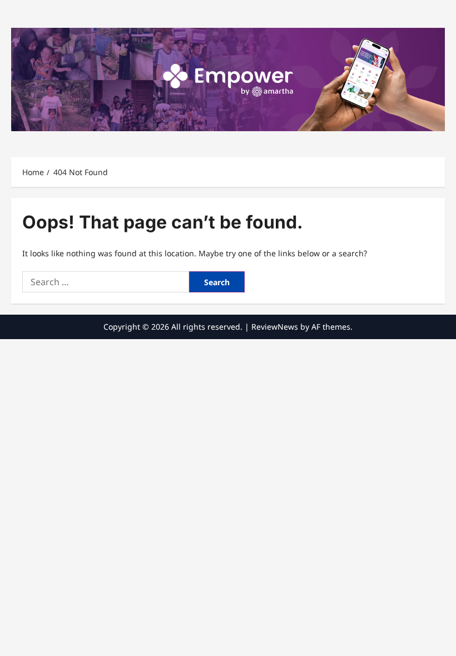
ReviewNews (274, 326)
